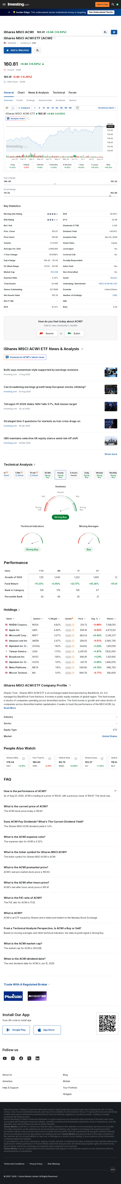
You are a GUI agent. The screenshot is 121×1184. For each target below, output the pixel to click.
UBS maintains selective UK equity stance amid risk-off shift (41, 438)
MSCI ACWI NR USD (108, 283)
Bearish (50, 333)
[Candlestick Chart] (7, 108)
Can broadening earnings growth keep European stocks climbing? (45, 386)
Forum (72, 92)
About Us (7, 1074)
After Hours (12, 82)
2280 (114, 295)
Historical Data (45, 100)
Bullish (77, 333)
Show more (111, 454)
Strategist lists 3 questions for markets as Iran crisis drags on (42, 421)
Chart (21, 92)
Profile (20, 100)
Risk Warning (54, 1164)
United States (109, 736)
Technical (59, 92)
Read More (10, 708)
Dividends (60, 100)
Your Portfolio (70, 1087)
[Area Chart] (13, 108)
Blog (65, 1074)
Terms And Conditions (14, 1164)
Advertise (7, 1081)
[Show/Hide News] (77, 108)
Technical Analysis (18, 464)
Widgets (67, 1094)
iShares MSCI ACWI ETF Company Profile (35, 685)
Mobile (66, 1081)
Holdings (30, 100)
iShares (113, 278)
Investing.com (10, 391)
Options (72, 100)
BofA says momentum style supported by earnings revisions (41, 369)
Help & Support (10, 1087)
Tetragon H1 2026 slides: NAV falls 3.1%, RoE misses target (40, 404)
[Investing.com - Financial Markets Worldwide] (18, 4)
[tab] (19, 475)
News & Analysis (38, 92)
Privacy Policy (36, 1164)
